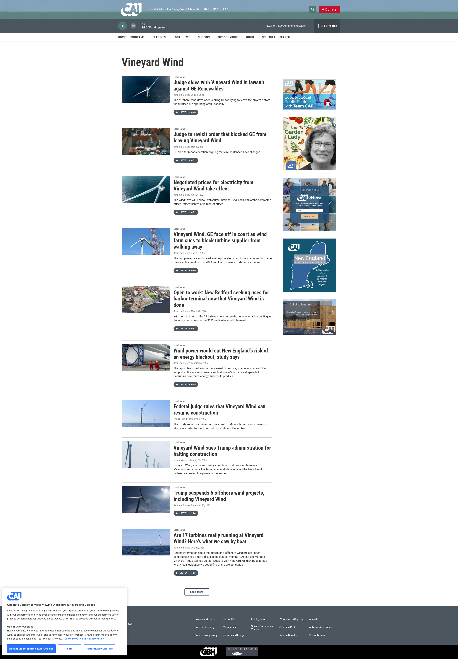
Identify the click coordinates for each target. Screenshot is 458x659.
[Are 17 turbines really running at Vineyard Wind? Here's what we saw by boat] (146, 542)
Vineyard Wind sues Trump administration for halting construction (222, 451)
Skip (69, 648)
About (249, 37)
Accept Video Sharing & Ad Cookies (31, 648)
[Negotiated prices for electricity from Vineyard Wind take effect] (146, 189)
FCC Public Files (316, 635)
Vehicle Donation (288, 635)
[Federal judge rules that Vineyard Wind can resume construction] (146, 413)
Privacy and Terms (205, 619)
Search (284, 37)
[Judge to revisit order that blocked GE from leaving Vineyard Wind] (146, 141)
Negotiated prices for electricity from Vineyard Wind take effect (213, 185)
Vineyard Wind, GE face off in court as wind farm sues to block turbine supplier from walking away (220, 240)
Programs (137, 37)
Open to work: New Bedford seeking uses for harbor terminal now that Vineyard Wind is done (221, 298)
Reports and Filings (233, 635)
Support (204, 37)
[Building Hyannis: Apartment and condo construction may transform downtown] (309, 317)
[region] (64, 621)
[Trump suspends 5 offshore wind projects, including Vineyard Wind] (146, 499)
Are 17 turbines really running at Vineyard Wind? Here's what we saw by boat (219, 538)
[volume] (133, 26)
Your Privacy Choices (99, 648)
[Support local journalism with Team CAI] (309, 95)
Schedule (269, 37)
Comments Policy (205, 627)
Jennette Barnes (182, 94)
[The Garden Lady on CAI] (309, 143)
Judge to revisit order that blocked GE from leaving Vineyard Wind (220, 137)
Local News (182, 37)
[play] (122, 26)
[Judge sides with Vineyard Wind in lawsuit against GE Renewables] (146, 89)
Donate (330, 9)
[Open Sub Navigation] (147, 37)
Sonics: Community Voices (262, 628)
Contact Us (229, 619)
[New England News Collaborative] (309, 265)
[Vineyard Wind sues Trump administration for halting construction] (146, 454)
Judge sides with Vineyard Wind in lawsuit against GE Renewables (219, 85)
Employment (258, 619)
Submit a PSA (287, 627)
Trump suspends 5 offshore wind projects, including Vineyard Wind (219, 496)
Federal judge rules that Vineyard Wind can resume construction (219, 409)
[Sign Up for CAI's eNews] (309, 204)
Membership (230, 627)
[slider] (139, 26)
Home (122, 37)
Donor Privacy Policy (206, 635)
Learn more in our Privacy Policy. (84, 638)
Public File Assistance (320, 627)
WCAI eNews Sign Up (291, 619)
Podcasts (313, 619)
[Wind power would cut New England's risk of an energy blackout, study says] (146, 357)
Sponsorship (228, 37)
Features (159, 37)
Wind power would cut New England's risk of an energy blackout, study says (221, 353)
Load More (196, 592)
